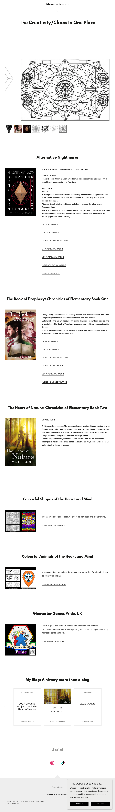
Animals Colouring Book (54, 584)
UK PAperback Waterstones (55, 241)
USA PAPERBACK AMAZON (53, 257)
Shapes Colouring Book (53, 525)
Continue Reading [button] (27, 721)
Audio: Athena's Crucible (54, 265)
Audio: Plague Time (51, 273)
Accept (100, 804)
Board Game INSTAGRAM (53, 641)
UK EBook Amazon (50, 225)
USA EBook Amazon (51, 233)
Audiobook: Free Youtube (54, 382)
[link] (57, 4)
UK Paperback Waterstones (55, 358)
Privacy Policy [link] (57, 787)
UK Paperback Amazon (52, 249)
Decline (79, 804)
